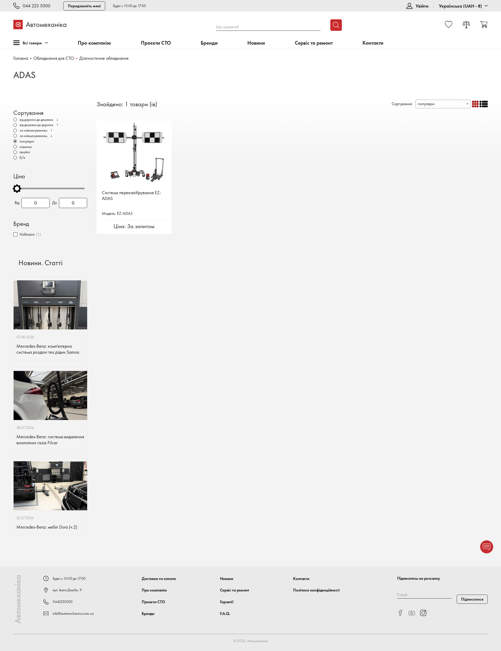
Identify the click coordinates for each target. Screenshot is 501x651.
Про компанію (94, 43)
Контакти (372, 43)
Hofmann (27, 234)
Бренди (209, 43)
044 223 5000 (36, 6)
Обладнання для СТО (53, 58)
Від (17, 202)
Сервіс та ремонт (314, 43)
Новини (256, 43)
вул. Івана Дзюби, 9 (67, 590)
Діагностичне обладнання (103, 58)
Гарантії (227, 602)
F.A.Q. (225, 613)
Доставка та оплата (159, 578)
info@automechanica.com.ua (73, 613)
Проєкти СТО (156, 43)
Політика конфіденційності (316, 590)
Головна (20, 58)
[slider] (17, 188)
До (54, 202)
